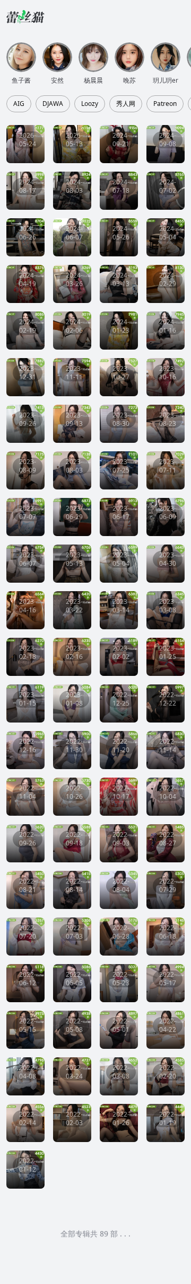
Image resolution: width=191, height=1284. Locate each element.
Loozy (89, 104)
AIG (18, 104)
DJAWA (52, 104)
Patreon (165, 104)
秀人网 (125, 104)
